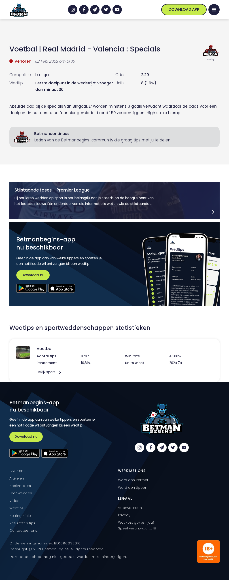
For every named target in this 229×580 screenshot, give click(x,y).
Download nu (33, 275)
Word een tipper (132, 487)
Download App (184, 9)
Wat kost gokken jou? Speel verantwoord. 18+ (138, 525)
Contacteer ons (23, 530)
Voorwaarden (130, 507)
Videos (15, 500)
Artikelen (16, 478)
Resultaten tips (22, 523)
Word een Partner (133, 480)
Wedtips (16, 508)
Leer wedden (20, 493)
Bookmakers (20, 485)
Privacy (124, 515)
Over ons (17, 470)
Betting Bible (20, 515)
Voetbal (23, 49)
